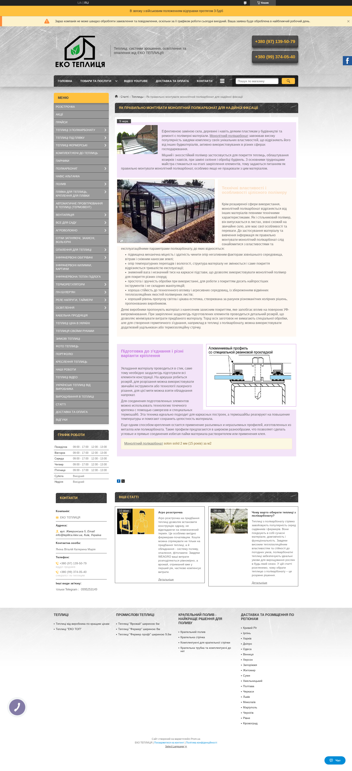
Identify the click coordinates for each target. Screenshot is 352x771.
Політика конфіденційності (201, 742)
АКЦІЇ (59, 114)
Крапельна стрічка (192, 637)
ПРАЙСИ (61, 122)
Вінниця (248, 654)
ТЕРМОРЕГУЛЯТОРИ (70, 284)
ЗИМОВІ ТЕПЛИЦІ (68, 338)
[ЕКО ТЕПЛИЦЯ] (80, 50)
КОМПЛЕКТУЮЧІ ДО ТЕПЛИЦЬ (77, 153)
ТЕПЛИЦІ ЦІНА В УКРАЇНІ (73, 323)
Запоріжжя (250, 665)
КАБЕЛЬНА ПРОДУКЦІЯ (72, 315)
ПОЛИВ (61, 184)
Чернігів (248, 712)
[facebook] (118, 481)
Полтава (248, 686)
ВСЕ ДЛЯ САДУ (66, 222)
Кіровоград (250, 723)
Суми (246, 675)
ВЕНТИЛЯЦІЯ (65, 214)
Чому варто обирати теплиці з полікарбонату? (274, 514)
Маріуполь (250, 707)
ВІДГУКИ (61, 419)
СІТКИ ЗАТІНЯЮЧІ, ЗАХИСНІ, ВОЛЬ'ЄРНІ (75, 240)
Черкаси (248, 691)
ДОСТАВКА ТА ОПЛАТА (172, 81)
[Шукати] (288, 81)
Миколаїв (249, 702)
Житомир (249, 670)
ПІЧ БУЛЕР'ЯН (65, 292)
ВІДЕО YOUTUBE (136, 81)
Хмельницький (252, 680)
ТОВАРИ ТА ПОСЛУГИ (95, 81)
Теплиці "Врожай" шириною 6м (139, 623)
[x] (123, 481)
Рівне (246, 718)
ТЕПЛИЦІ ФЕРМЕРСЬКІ (71, 145)
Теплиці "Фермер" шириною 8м (139, 629)
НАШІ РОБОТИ (66, 369)
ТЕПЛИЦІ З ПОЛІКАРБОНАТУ (75, 130)
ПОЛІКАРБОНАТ (67, 168)
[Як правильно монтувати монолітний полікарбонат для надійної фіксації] (137, 139)
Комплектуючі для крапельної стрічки (205, 642)
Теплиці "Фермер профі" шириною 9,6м (144, 634)
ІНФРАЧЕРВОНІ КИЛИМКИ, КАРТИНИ (74, 267)
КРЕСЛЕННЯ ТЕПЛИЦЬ (71, 361)
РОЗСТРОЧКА (65, 106)
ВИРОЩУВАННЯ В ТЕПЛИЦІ (75, 396)
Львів (246, 696)
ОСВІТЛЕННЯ (65, 307)
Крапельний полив (192, 631)
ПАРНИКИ (62, 160)
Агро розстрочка (170, 512)
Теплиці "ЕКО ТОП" (68, 629)
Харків (247, 638)
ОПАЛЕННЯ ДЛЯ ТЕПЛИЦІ (73, 249)
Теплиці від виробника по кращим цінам (82, 623)
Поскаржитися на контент (169, 742)
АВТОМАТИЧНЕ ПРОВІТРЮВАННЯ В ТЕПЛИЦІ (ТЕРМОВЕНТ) (79, 205)
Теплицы (137, 96)
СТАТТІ (61, 404)
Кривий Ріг (250, 627)
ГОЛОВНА (65, 81)
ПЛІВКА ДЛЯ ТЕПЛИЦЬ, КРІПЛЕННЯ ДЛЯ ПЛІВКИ (72, 193)
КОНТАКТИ (204, 81)
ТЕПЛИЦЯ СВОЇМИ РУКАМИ (75, 331)
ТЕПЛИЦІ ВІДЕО (67, 377)
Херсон (248, 659)
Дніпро (247, 643)
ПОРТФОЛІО (64, 354)
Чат (338, 760)
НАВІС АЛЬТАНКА (68, 176)
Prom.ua (195, 739)
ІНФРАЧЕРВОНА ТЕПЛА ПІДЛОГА (78, 276)
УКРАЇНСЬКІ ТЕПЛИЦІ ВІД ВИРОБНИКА (73, 386)
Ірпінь (247, 633)
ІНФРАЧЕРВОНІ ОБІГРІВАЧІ (74, 257)
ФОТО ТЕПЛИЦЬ (67, 346)
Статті (125, 96)
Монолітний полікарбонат (229, 136)
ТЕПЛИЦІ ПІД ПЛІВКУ (70, 137)
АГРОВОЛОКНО (66, 230)
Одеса (247, 649)
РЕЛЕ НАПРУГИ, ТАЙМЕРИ (74, 300)
